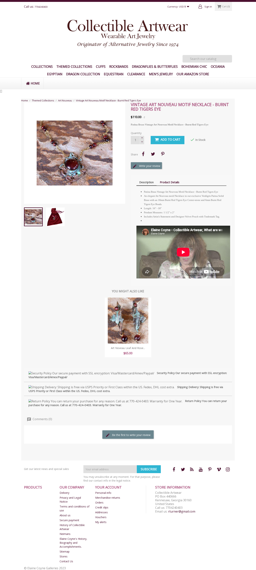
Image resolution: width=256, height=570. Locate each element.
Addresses (101, 512)
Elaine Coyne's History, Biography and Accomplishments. (73, 542)
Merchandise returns (107, 497)
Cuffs (101, 66)
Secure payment (69, 520)
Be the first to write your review (130, 435)
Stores (63, 556)
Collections (42, 66)
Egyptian (54, 74)
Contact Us (66, 561)
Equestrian (114, 74)
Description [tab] (146, 182)
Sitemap (65, 551)
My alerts (100, 522)
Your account (108, 487)
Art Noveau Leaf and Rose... (128, 348)
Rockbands (118, 66)
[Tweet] (153, 154)
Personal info (103, 493)
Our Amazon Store (193, 74)
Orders (99, 502)
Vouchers (100, 517)
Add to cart (170, 139)
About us (65, 515)
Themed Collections (74, 66)
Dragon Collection (83, 74)
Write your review (149, 166)
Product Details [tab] (169, 182)
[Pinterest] (162, 154)
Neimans (65, 534)
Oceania (218, 66)
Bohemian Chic (194, 66)
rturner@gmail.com (181, 511)
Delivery (64, 493)
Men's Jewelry (161, 74)
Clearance (136, 74)
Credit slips (101, 507)
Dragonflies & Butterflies (155, 66)
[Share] (143, 154)
